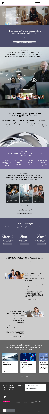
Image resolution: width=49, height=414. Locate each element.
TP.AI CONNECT (26, 397)
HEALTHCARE (33, 397)
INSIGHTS (16, 2)
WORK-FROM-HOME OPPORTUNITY (41, 401)
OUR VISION (17, 400)
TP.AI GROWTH (26, 400)
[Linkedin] (36, 411)
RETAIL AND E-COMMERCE (33, 404)
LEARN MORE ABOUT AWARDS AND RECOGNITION (24, 89)
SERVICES (10, 2)
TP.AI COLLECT (25, 402)
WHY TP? (7, 2)
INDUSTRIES (13, 2)
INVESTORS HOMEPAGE (19, 399)
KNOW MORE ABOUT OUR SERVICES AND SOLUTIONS (24, 42)
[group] (24, 85)
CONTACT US (37, 2)
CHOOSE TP (40, 397)
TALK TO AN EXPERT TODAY (24, 213)
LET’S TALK (24, 22)
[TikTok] (44, 411)
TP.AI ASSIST (25, 399)
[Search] (47, 3)
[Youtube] (45, 411)
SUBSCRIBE (6, 401)
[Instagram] (42, 411)
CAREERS (20, 2)
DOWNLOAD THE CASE (32, 299)
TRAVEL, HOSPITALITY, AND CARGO (34, 402)
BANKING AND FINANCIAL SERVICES (34, 399)
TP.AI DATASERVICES (26, 403)
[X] (38, 411)
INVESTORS (27, 2)
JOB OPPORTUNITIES (41, 399)
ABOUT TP (17, 397)
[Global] (2, 3)
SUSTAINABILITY (24, 2)
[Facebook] (40, 411)
